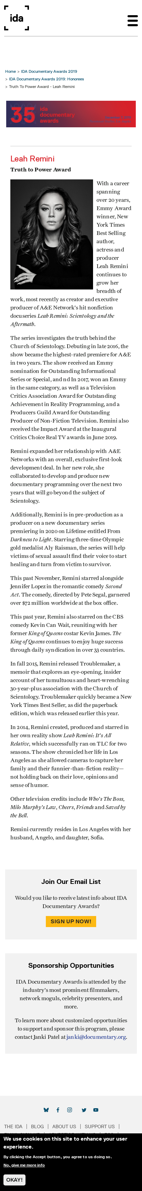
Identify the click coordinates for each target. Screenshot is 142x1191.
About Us (64, 1126)
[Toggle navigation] (133, 18)
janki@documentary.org (96, 1037)
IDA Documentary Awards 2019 (49, 71)
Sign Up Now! (71, 921)
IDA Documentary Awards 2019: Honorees (46, 79)
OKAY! (14, 1180)
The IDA (13, 1126)
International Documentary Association (16, 18)
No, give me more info (24, 1165)
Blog (37, 1126)
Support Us (100, 1126)
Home (10, 71)
